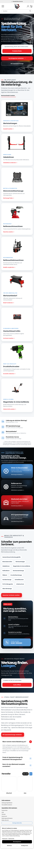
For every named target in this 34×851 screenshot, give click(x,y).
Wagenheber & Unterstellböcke (21, 566)
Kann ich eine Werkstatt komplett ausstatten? (13, 765)
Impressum (4, 838)
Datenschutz (11, 838)
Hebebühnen (6, 566)
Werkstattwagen (20, 561)
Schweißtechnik (19, 579)
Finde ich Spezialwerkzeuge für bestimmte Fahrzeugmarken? (12, 758)
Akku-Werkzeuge (7, 588)
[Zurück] (24, 773)
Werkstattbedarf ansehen (8, 95)
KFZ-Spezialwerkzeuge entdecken (12, 734)
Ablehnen (9, 845)
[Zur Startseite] (17, 6)
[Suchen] (30, 11)
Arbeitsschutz (20, 584)
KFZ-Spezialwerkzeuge (17, 63)
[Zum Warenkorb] (31, 6)
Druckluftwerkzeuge (16, 575)
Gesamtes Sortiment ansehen (11, 595)
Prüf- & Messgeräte (7, 584)
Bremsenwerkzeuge (18, 570)
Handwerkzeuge (6, 579)
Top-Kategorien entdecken (16, 58)
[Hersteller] (30, 773)
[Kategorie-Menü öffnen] (3, 6)
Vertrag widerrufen (17, 823)
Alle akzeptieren (17, 841)
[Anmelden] (28, 6)
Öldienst (4, 575)
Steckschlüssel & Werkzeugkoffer (11, 557)
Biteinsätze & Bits (7, 561)
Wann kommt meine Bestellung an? (14, 742)
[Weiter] (27, 773)
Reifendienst (5, 570)
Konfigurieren (24, 845)
